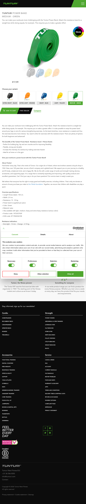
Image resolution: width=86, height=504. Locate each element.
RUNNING (5, 410)
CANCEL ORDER (49, 360)
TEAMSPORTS (6, 414)
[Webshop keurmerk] (43, 443)
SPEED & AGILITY (7, 373)
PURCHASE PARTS (50, 380)
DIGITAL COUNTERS (7, 363)
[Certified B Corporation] (43, 453)
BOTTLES (4, 417)
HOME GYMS (48, 331)
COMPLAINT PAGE (50, 403)
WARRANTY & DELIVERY (52, 383)
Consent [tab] (15, 234)
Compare (37, 111)
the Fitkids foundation (35, 184)
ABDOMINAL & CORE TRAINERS (54, 321)
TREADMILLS (5, 335)
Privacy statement (8, 494)
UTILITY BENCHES (50, 341)
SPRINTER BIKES (6, 328)
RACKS (47, 348)
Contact (5, 480)
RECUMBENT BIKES (7, 321)
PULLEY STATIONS (50, 338)
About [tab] (71, 234)
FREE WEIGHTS (6, 366)
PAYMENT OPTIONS (50, 400)
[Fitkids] (78, 32)
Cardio (5, 313)
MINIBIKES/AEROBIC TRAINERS (10, 390)
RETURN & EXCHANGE (51, 397)
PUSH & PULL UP (6, 400)
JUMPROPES (5, 403)
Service (48, 355)
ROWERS (4, 331)
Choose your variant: (10, 89)
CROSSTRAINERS (6, 324)
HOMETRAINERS (6, 318)
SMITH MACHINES (50, 335)
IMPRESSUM (48, 407)
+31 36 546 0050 (8, 474)
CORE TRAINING (6, 397)
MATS (3, 387)
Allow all (70, 274)
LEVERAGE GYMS (50, 324)
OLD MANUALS (49, 373)
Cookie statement (21, 494)
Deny (16, 274)
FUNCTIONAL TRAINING (9, 360)
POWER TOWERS (50, 318)
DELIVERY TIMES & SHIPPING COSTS (55, 393)
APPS (46, 387)
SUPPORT (4, 376)
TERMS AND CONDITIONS (52, 390)
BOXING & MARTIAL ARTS (9, 407)
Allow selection (43, 274)
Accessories (7, 355)
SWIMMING (5, 420)
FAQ (46, 363)
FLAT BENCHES (49, 328)
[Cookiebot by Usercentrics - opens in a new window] (74, 228)
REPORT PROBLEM (50, 376)
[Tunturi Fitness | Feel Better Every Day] (11, 3)
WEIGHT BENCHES (50, 345)
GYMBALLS (5, 383)
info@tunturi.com (8, 477)
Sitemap (31, 494)
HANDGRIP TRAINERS (8, 393)
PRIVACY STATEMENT (51, 410)
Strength (49, 313)
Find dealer (24, 110)
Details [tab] (43, 234)
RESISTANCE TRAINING (8, 370)
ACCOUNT (48, 366)
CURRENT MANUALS (51, 370)
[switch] (32, 265)
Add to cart (11, 110)
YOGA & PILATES (6, 380)
